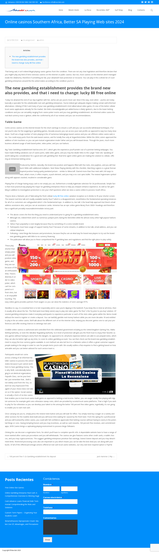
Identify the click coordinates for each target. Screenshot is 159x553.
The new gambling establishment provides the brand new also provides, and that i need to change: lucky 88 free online (29, 59)
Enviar (47, 539)
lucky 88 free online (61, 196)
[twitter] (145, 3)
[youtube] (149, 3)
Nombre (48, 484)
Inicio (61, 10)
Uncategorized (28, 40)
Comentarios (49, 518)
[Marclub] (18, 9)
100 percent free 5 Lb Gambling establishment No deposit (31, 456)
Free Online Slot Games (14, 487)
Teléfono (48, 507)
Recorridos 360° (103, 10)
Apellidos (64, 493)
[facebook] (142, 3)
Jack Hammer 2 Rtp (106, 456)
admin (41, 40)
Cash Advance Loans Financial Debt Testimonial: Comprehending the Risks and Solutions (22, 504)
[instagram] (152, 3)
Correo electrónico (53, 497)
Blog (130, 10)
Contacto (141, 10)
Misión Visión (73, 10)
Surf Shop (119, 10)
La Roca (87, 10)
